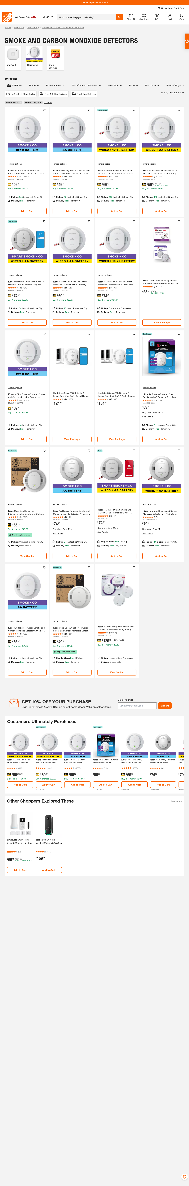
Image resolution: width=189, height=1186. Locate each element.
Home (8, 27)
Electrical (19, 27)
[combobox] (86, 17)
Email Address (125, 699)
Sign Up (165, 705)
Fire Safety (33, 27)
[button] (172, 92)
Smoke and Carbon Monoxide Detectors (63, 27)
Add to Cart (27, 211)
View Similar (27, 556)
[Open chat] (187, 41)
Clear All (48, 102)
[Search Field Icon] (119, 17)
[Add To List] (44, 110)
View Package (162, 322)
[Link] (27, 162)
